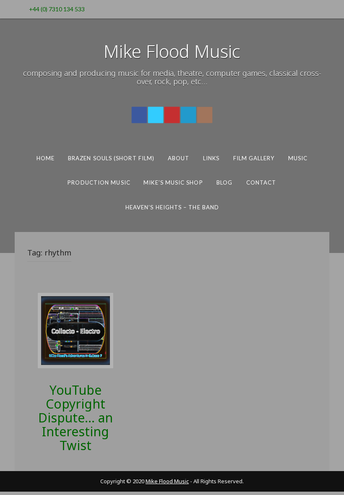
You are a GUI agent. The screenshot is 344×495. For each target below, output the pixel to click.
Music (298, 158)
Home (45, 158)
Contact (261, 182)
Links (211, 158)
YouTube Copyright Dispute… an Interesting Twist (75, 417)
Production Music (99, 182)
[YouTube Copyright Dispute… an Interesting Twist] (75, 329)
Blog (224, 182)
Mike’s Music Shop (173, 182)
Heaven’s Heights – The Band (172, 207)
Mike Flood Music (172, 51)
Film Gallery (254, 158)
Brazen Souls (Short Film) (111, 158)
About (179, 158)
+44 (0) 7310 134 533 (57, 9)
